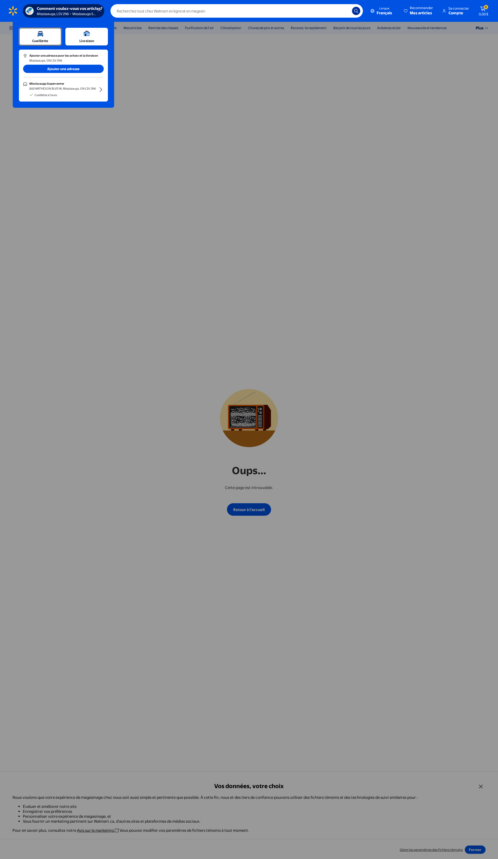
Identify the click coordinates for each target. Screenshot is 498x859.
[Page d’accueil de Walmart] (13, 11)
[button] (418, 11)
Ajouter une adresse (63, 69)
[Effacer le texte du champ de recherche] (344, 11)
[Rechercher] (356, 11)
